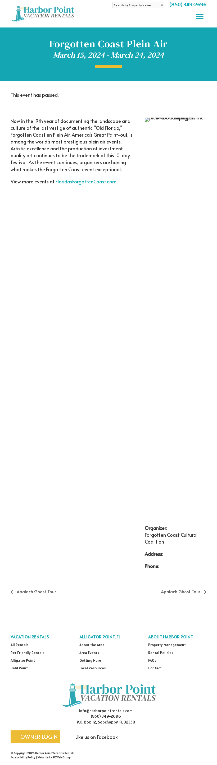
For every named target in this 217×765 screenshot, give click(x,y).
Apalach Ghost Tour (36, 591)
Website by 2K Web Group (54, 757)
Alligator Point (23, 660)
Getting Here (90, 660)
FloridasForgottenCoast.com (86, 181)
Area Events (89, 652)
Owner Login (38, 736)
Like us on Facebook (96, 737)
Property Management (167, 644)
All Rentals (19, 644)
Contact (155, 668)
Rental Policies (160, 652)
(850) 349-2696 (187, 4)
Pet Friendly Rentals (27, 652)
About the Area (92, 644)
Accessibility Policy (23, 757)
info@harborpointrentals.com (106, 710)
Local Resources (92, 668)
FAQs (152, 660)
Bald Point (19, 668)
